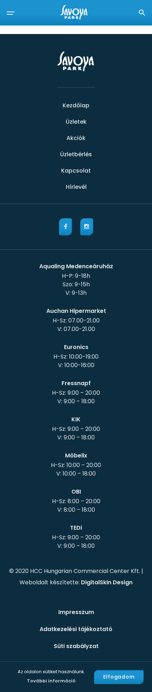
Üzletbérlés (76, 154)
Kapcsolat (76, 171)
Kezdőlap (76, 105)
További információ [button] (51, 681)
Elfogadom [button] (119, 676)
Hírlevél (76, 187)
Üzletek (76, 122)
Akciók (76, 138)
